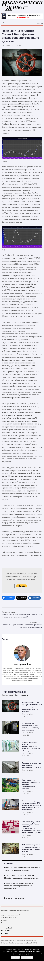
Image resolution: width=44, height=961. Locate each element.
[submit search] (42, 23)
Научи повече (27, 957)
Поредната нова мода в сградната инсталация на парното (32, 765)
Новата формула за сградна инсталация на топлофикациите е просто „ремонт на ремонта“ (32, 707)
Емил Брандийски (7, 45)
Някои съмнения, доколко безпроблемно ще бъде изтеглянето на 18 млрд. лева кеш (31, 746)
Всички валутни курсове (14, 898)
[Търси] (28, 23)
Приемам (15, 957)
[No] (41, 954)
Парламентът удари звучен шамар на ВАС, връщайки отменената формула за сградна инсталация (31, 805)
